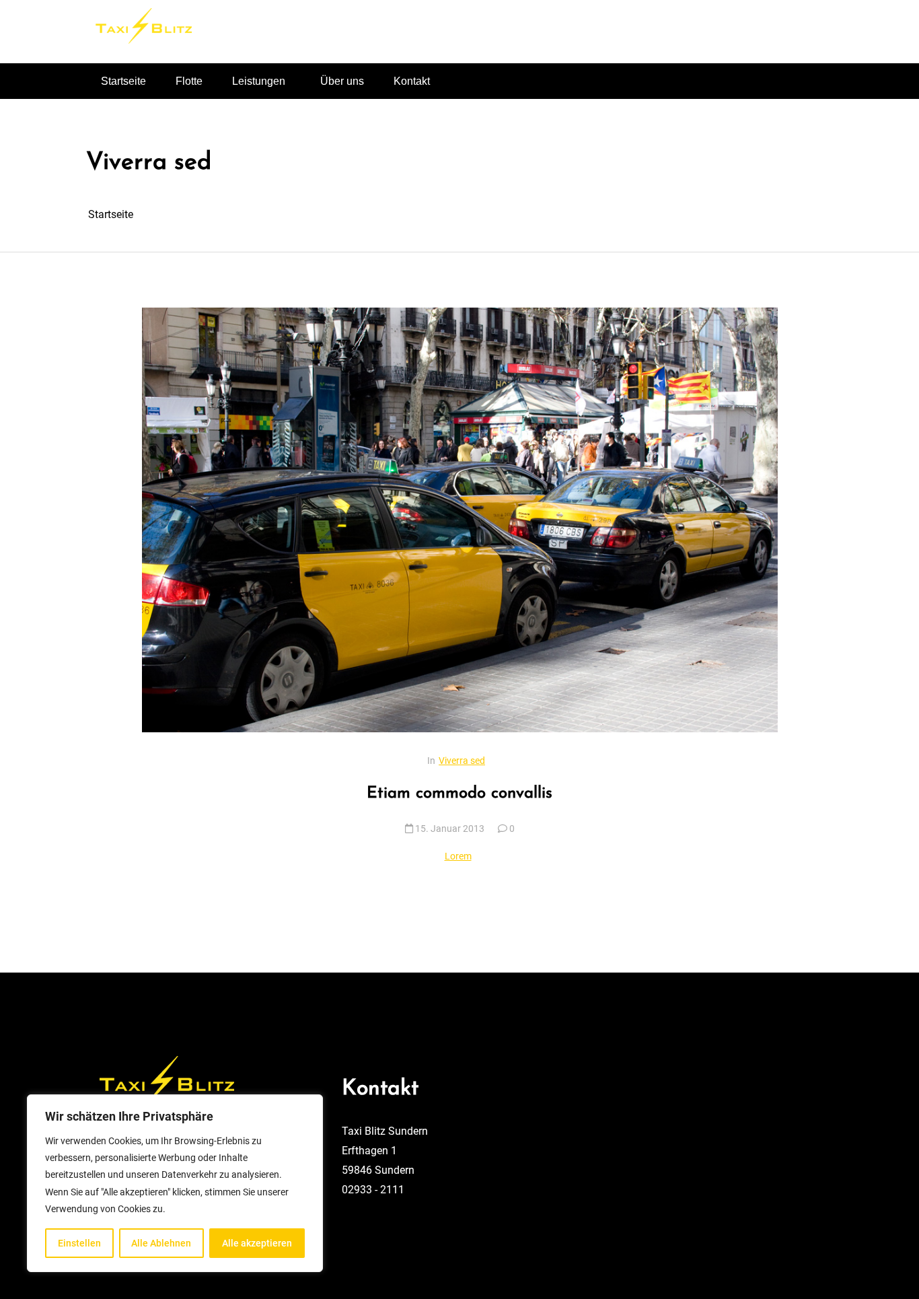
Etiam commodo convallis (459, 793)
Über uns (342, 81)
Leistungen (258, 81)
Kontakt (412, 81)
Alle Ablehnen (161, 1243)
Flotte (189, 81)
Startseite (123, 81)
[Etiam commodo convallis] (460, 520)
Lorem (458, 856)
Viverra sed (462, 760)
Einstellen (79, 1243)
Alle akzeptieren (257, 1243)
